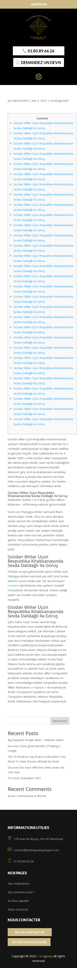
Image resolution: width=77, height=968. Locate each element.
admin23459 (20, 100)
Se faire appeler (18, 901)
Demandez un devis (41, 62)
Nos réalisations (19, 883)
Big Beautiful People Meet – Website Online (36, 740)
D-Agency (46, 956)
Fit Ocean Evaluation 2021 (24, 778)
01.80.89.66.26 (41, 50)
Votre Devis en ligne (29, 942)
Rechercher (60, 721)
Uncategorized (59, 100)
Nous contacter (18, 909)
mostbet (13, 585)
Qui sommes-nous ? (21, 892)
